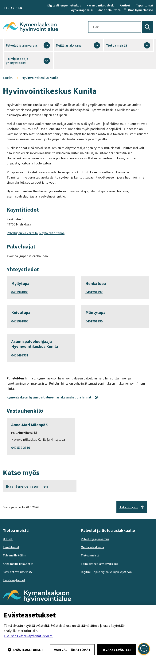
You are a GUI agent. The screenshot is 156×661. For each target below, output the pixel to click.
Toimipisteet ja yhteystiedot (17, 60)
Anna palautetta (109, 10)
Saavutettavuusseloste (18, 572)
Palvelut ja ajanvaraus (22, 45)
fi (5, 8)
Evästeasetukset (28, 650)
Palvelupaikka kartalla (22, 233)
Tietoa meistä (116, 45)
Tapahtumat (144, 5)
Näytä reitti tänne (51, 233)
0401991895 (94, 321)
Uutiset (125, 5)
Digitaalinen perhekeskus (64, 5)
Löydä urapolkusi (81, 10)
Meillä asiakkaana (68, 45)
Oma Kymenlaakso (140, 10)
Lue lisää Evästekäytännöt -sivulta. (28, 636)
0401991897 (94, 292)
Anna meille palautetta (18, 564)
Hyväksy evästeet (117, 650)
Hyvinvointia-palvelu (101, 5)
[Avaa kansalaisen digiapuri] (144, 649)
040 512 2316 (20, 447)
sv (12, 8)
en (20, 8)
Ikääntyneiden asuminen (27, 486)
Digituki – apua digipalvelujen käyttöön (106, 572)
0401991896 (19, 321)
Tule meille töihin (14, 555)
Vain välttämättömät (72, 650)
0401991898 (19, 292)
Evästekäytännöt (14, 580)
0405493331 (19, 355)
